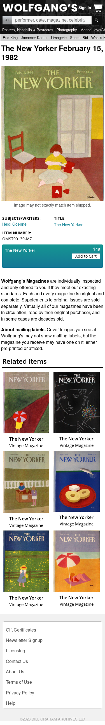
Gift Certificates (21, 629)
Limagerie (59, 38)
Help (10, 703)
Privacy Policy (20, 692)
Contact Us (17, 661)
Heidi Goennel (14, 224)
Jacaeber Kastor (34, 38)
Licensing (15, 650)
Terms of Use (19, 682)
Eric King (10, 38)
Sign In (84, 8)
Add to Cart (86, 256)
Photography (67, 30)
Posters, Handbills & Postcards (27, 30)
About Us (15, 671)
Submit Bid (79, 38)
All (7, 20)
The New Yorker (68, 224)
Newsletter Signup (24, 640)
